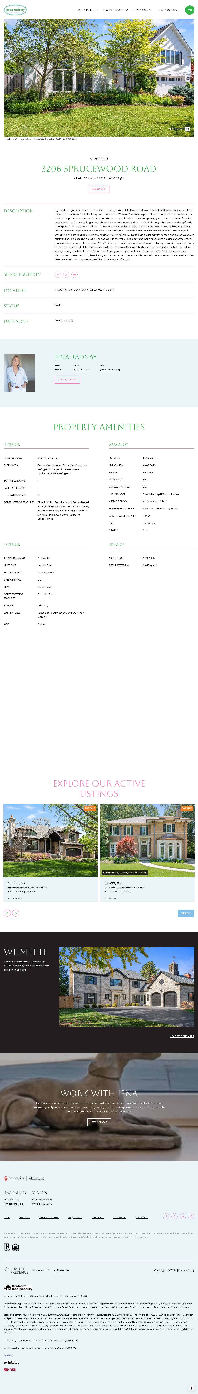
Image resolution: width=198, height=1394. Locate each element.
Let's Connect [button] (99, 1122)
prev (15, 128)
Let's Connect (119, 1217)
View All (186, 913)
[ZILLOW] (191, 1216)
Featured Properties (49, 1217)
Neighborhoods (75, 1217)
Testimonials (98, 1217)
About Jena (24, 1217)
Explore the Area (182, 1036)
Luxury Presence (58, 1270)
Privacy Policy (186, 1270)
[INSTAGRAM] (174, 1216)
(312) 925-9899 (168, 10)
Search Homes (113, 10)
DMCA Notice (142, 1217)
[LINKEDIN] (183, 1216)
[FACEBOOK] (166, 1216)
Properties (85, 10)
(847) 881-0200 (81, 369)
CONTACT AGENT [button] (67, 379)
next (23, 128)
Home (7, 1217)
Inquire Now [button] (99, 189)
